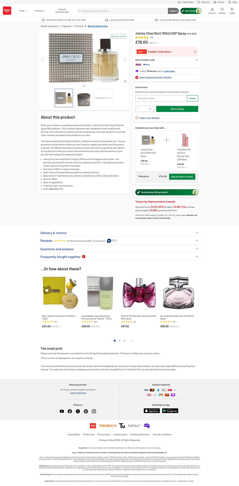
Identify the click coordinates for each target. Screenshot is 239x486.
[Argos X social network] (78, 411)
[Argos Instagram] (94, 411)
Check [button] (192, 98)
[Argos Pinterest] (86, 411)
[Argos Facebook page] (70, 411)
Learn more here (78, 392)
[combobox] (122, 11)
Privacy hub (88, 434)
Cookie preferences (140, 434)
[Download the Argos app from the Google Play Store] (170, 412)
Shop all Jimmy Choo (98, 26)
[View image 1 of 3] (64, 98)
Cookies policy (120, 434)
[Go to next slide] (125, 59)
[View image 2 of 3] (84, 98)
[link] (166, 76)
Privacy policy (103, 434)
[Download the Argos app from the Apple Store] (152, 412)
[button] (119, 36)
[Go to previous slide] (42, 59)
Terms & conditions (162, 434)
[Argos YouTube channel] (62, 411)
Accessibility (74, 434)
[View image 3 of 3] (103, 98)
